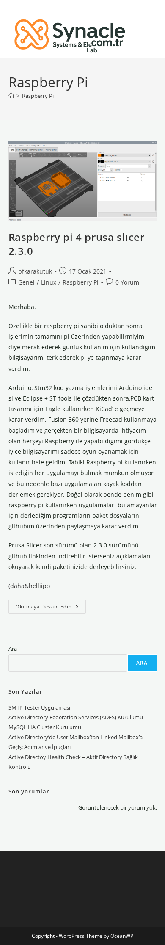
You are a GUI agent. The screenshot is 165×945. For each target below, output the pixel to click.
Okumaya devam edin (51, 608)
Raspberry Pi (38, 95)
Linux (48, 282)
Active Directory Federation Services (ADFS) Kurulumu (75, 717)
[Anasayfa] (11, 95)
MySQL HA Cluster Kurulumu (44, 727)
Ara (12, 648)
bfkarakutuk (35, 271)
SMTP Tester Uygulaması (39, 707)
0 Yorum (127, 282)
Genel (26, 282)
